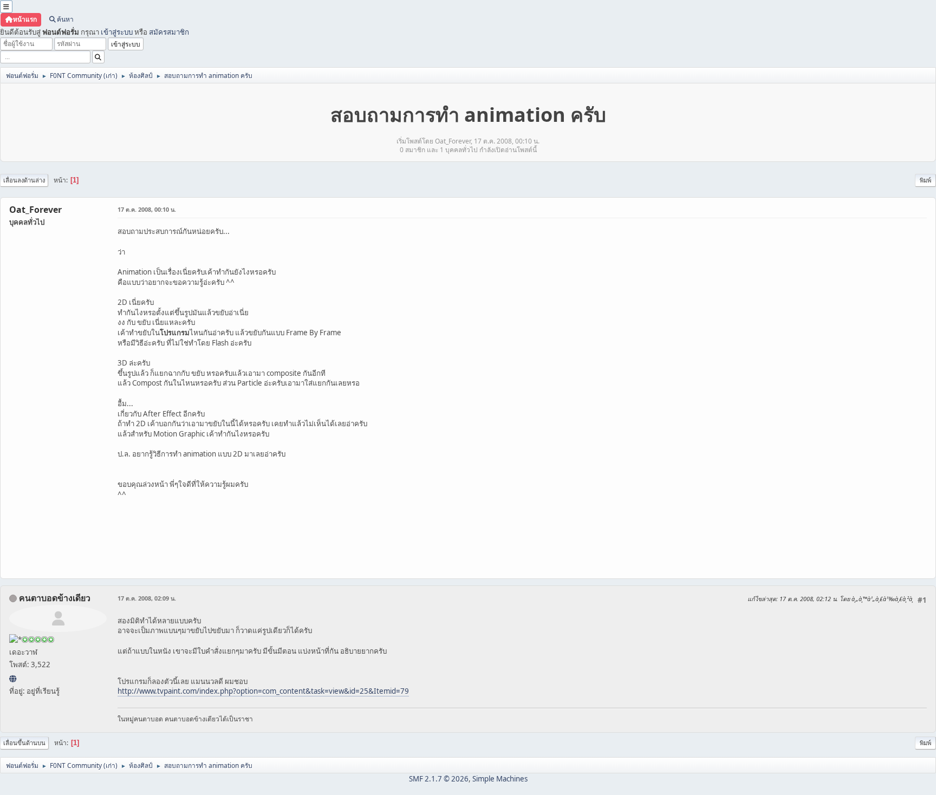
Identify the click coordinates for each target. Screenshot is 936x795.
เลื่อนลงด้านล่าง (24, 180)
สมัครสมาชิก (169, 32)
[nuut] (12, 678)
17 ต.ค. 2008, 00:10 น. (147, 209)
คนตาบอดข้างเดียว (54, 598)
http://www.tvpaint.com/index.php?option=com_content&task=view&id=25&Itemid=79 (263, 691)
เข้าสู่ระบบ (117, 32)
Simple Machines (500, 779)
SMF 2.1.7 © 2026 (439, 779)
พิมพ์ (925, 180)
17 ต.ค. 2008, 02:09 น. (147, 598)
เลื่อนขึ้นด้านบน (24, 743)
